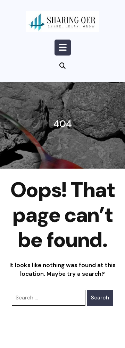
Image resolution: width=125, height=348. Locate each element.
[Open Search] (62, 66)
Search (100, 297)
